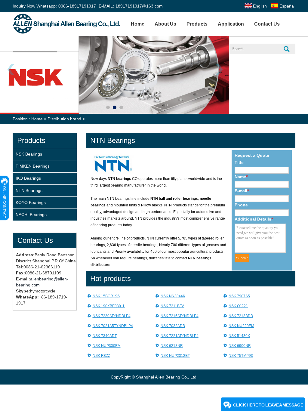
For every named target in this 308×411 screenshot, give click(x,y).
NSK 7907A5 (239, 296)
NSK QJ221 (238, 306)
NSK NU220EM (241, 326)
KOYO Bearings (31, 202)
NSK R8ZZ (101, 356)
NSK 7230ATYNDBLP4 (112, 316)
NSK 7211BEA (172, 306)
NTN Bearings (29, 190)
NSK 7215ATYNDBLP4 (180, 316)
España (286, 6)
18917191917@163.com (139, 6)
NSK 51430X (239, 336)
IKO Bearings (28, 178)
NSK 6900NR (240, 346)
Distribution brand (64, 118)
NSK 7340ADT (105, 336)
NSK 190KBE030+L (109, 306)
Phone (241, 204)
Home (137, 23)
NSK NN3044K (173, 296)
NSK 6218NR (172, 346)
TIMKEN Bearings (33, 166)
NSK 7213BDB (241, 316)
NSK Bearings (29, 154)
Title (239, 162)
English (259, 6)
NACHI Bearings (31, 214)
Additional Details (254, 219)
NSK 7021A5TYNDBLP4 (113, 326)
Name (241, 176)
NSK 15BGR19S (106, 296)
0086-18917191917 (77, 6)
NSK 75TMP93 (241, 356)
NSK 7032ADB (173, 326)
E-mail (242, 190)
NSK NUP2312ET (175, 356)
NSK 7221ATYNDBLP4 (180, 336)
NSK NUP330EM (107, 346)
